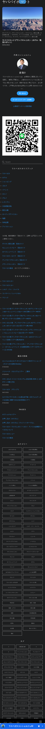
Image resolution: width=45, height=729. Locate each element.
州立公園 (12, 618)
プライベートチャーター (33, 551)
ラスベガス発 (32, 582)
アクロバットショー (12, 470)
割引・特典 (33, 602)
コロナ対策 (36, 667)
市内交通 (5, 222)
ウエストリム (12, 490)
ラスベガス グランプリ (10, 389)
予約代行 (12, 602)
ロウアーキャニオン (12, 597)
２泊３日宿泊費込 (32, 454)
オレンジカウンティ (8, 662)
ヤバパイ (16, 36)
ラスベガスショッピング (9, 703)
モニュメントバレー (33, 567)
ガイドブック (6, 33)
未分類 (12, 628)
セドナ (12, 531)
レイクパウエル (12, 587)
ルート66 (22, 708)
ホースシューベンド (12, 562)
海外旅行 (36, 718)
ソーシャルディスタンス (22, 677)
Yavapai (15, 34)
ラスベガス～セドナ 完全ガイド (13, 256)
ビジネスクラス (33, 546)
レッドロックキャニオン (12, 592)
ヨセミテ (12, 577)
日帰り (12, 623)
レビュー (33, 592)
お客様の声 (12, 495)
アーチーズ (33, 464)
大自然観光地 (6, 206)
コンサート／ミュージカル (11, 293)
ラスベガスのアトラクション (22, 692)
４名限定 (12, 459)
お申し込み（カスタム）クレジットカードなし (18, 423)
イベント (5, 190)
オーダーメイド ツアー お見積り (22, 99)
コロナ (22, 667)
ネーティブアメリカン (10, 214)
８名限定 (33, 459)
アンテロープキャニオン (12, 480)
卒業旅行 (36, 713)
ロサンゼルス (22, 713)
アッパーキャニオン (33, 470)
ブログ (33, 556)
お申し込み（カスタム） (10, 418)
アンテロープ (36, 651)
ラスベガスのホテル (22, 697)
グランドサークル (8, 667)
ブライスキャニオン (12, 551)
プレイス (12, 556)
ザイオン (33, 516)
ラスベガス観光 (7, 268)
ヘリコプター (8, 682)
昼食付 (33, 623)
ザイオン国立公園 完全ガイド (13, 244)
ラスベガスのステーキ (8, 697)
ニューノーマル (36, 677)
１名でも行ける (12, 449)
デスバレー (12, 536)
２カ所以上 (12, 454)
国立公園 (36, 33)
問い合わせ (22, 93)
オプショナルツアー (9, 414)
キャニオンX (33, 500)
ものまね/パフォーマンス (12, 572)
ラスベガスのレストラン (36, 697)
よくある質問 (32, 572)
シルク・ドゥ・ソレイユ (10, 289)
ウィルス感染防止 (32, 485)
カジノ (4, 194)
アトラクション (7, 226)
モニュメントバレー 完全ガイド (13, 248)
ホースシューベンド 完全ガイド (13, 252)
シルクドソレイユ (8, 672)
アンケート (33, 475)
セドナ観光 (8, 677)
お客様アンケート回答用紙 (22, 106)
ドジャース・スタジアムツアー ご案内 (16, 371)
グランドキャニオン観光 (36, 662)
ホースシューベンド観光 (36, 682)
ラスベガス (6, 173)
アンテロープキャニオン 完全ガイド (14, 260)
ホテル (4, 177)
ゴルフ (4, 186)
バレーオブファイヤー (12, 546)
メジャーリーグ (9, 687)
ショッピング (6, 181)
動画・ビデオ (12, 608)
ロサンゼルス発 (33, 597)
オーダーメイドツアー (33, 490)
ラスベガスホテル (22, 703)
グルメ (4, 198)
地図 (3, 218)
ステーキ (22, 672)
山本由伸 (8, 718)
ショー (33, 521)
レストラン (6, 202)
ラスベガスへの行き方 (12, 582)
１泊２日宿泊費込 (32, 449)
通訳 (12, 633)
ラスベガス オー (7, 281)
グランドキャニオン (18, 33)
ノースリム (33, 541)
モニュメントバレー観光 (36, 687)
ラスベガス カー (7, 285)
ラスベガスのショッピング (36, 692)
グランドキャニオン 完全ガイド (13, 264)
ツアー (33, 531)
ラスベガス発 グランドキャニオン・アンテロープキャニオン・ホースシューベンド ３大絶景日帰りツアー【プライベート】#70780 (22, 347)
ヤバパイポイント (25, 36)
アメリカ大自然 (24, 34)
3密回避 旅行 (22, 646)
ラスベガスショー (8, 434)
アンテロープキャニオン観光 (22, 657)
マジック (5, 297)
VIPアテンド (12, 464)
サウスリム (29, 33)
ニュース (33, 536)
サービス (12, 516)
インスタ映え (12, 485)
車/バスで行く (32, 628)
